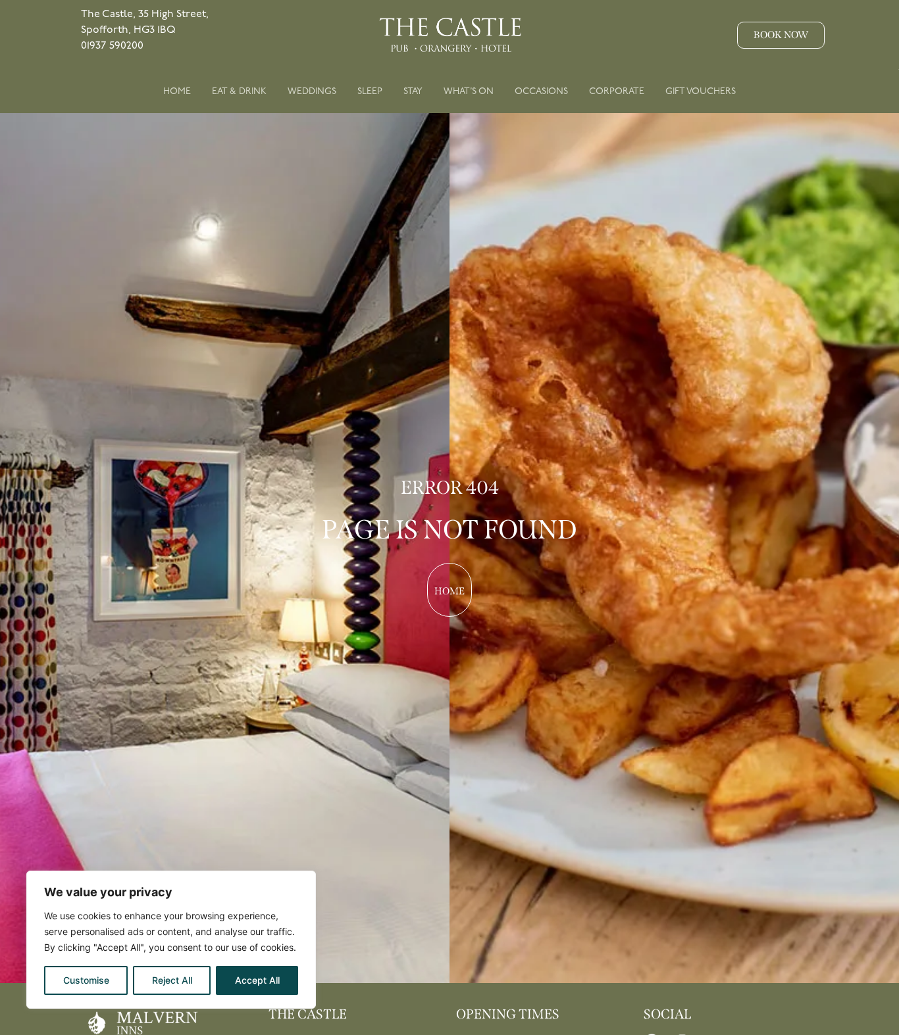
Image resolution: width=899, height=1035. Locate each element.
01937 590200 (112, 45)
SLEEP (369, 91)
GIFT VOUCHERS (700, 91)
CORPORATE (616, 91)
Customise (86, 980)
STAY (413, 91)
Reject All (172, 980)
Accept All (257, 980)
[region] (171, 940)
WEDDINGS (312, 91)
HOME (177, 91)
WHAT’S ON (469, 91)
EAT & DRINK (239, 91)
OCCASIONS (541, 91)
